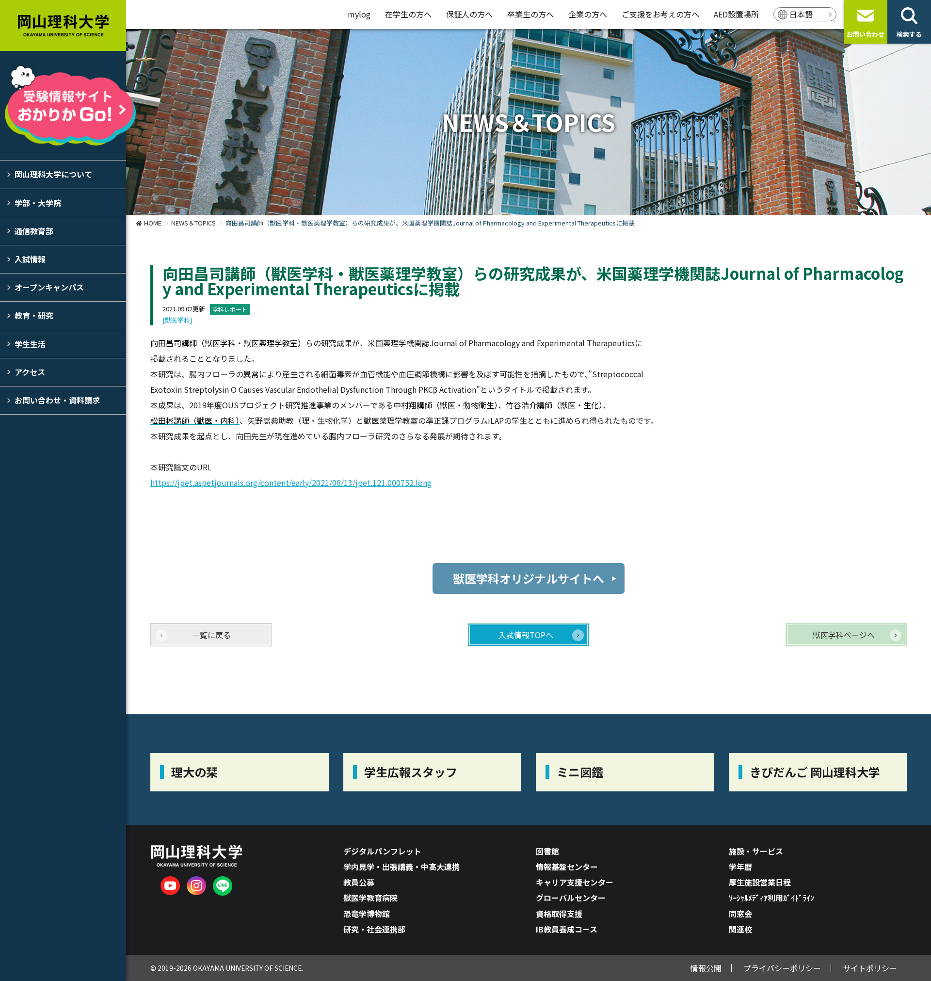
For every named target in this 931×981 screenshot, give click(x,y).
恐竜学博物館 (366, 913)
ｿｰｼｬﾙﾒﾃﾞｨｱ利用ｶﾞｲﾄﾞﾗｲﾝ (771, 897)
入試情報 (30, 259)
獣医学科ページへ (844, 635)
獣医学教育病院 (370, 897)
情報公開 (706, 968)
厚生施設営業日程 (760, 882)
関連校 (740, 929)
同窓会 (740, 913)
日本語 (801, 14)
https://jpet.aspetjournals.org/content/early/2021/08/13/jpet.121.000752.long (291, 482)
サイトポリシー (870, 968)
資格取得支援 (559, 913)
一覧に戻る (211, 635)
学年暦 (740, 866)
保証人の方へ (469, 14)
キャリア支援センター (574, 882)
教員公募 (358, 882)
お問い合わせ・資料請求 (57, 400)
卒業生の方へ (530, 14)
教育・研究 (34, 315)
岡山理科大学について (53, 174)
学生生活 (30, 344)
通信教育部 (34, 231)
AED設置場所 (736, 14)
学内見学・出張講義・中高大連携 (401, 866)
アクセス (30, 372)
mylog (359, 14)
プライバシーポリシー (782, 968)
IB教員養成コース (566, 929)
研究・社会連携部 (374, 929)
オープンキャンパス (49, 287)
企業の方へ (587, 14)
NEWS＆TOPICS (193, 222)
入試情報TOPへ (525, 635)
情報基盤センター (567, 866)
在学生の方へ (408, 14)
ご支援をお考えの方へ (660, 14)
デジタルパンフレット (382, 851)
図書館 (547, 851)
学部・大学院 (38, 203)
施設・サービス (756, 851)
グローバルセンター (571, 897)
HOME (152, 222)
